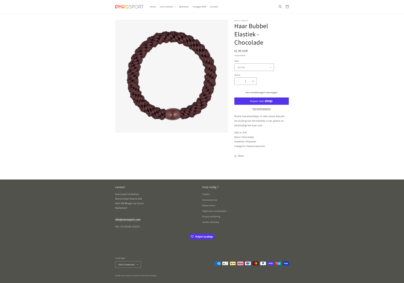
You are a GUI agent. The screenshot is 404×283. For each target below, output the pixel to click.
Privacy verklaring (211, 216)
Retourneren (208, 205)
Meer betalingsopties (261, 108)
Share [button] (241, 155)
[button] (167, 6)
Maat (236, 61)
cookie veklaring (210, 222)
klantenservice (209, 199)
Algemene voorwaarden (214, 211)
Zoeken (206, 194)
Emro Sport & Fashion (131, 275)
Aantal (237, 75)
